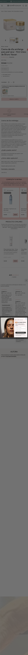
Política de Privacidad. (18, 335)
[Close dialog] (26, 319)
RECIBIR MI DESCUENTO (20, 332)
